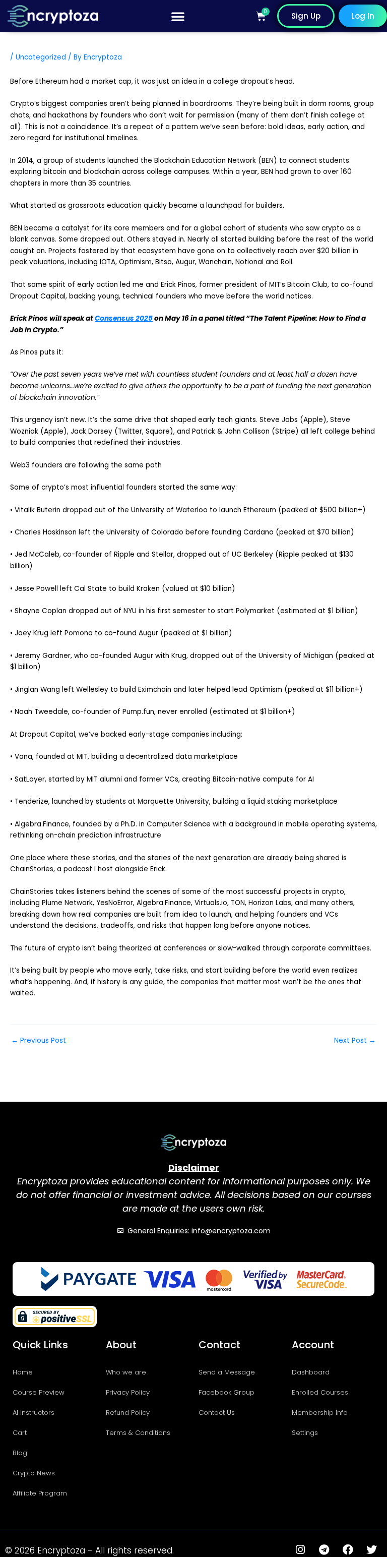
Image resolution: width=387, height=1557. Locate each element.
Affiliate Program (40, 1493)
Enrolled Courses (320, 1392)
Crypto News (34, 1473)
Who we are (126, 1372)
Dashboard (311, 1372)
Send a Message (227, 1372)
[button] (177, 16)
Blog (20, 1453)
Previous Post (38, 1040)
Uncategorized (41, 57)
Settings (305, 1433)
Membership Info (320, 1412)
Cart (20, 1433)
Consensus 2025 (124, 318)
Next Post (355, 1040)
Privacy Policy (128, 1392)
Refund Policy (128, 1412)
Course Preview (38, 1392)
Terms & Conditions (138, 1433)
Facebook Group (226, 1392)
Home (23, 1372)
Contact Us (217, 1412)
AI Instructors (33, 1412)
